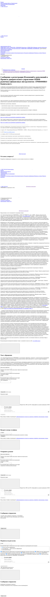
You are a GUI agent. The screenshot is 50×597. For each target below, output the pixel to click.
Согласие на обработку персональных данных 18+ (6, 58)
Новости (44, 52)
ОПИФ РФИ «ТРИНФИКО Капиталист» (18, 47)
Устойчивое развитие (10, 52)
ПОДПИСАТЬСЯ (4, 566)
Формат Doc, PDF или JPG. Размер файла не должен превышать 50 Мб (35, 404)
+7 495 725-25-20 (4, 6)
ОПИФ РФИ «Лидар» (5, 47)
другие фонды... (43, 48)
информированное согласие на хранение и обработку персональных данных (32, 416)
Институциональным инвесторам (4, 51)
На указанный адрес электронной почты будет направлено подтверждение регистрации (18, 545)
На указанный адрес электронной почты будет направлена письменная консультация (10, 378)
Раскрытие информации (29, 52)
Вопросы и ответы (38, 52)
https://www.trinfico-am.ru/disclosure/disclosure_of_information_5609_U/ (18, 308)
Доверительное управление (6, 49)
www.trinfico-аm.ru (26, 216)
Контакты (2, 54)
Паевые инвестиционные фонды (5, 3)
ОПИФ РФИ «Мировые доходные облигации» (37, 47)
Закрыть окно (3, 528)
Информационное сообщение (9, 69)
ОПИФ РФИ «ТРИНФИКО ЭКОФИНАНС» (30, 48)
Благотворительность (19, 52)
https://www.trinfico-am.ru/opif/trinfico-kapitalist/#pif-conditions (12, 117)
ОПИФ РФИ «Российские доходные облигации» (10, 48)
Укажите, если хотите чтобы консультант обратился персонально (14, 369)
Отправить (3, 414)
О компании (3, 52)
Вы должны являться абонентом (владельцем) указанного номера (14, 434)
